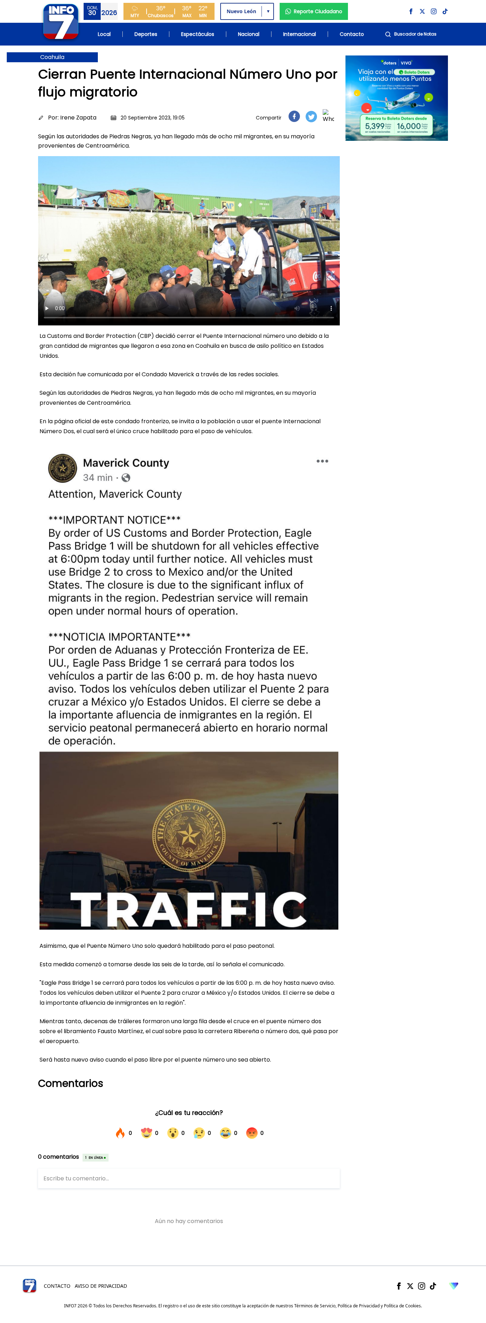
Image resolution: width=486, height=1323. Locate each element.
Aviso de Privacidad (101, 1285)
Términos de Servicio (315, 1306)
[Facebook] (398, 1286)
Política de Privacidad (359, 1306)
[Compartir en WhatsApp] (328, 116)
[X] (410, 1286)
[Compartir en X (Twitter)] (311, 116)
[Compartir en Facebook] (294, 116)
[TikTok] (433, 1286)
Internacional (299, 34)
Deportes (145, 34)
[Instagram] (421, 1286)
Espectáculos (197, 34)
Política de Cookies (402, 1306)
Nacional (248, 34)
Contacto (352, 34)
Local (104, 34)
